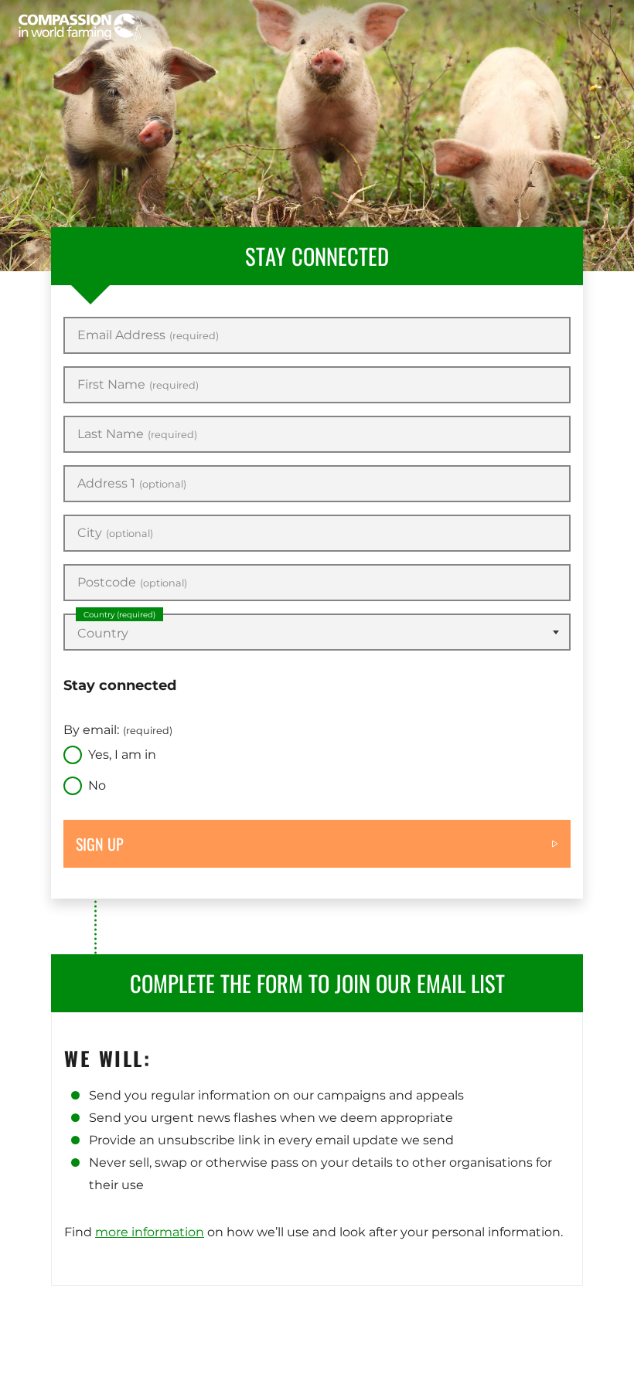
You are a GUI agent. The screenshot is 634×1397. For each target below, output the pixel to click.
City (115, 533)
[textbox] (317, 633)
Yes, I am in (122, 754)
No (97, 785)
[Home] (80, 27)
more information (149, 1232)
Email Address (148, 335)
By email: (117, 729)
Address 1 (131, 484)
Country (119, 615)
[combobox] (317, 632)
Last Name (137, 434)
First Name (138, 385)
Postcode (132, 582)
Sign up (100, 843)
